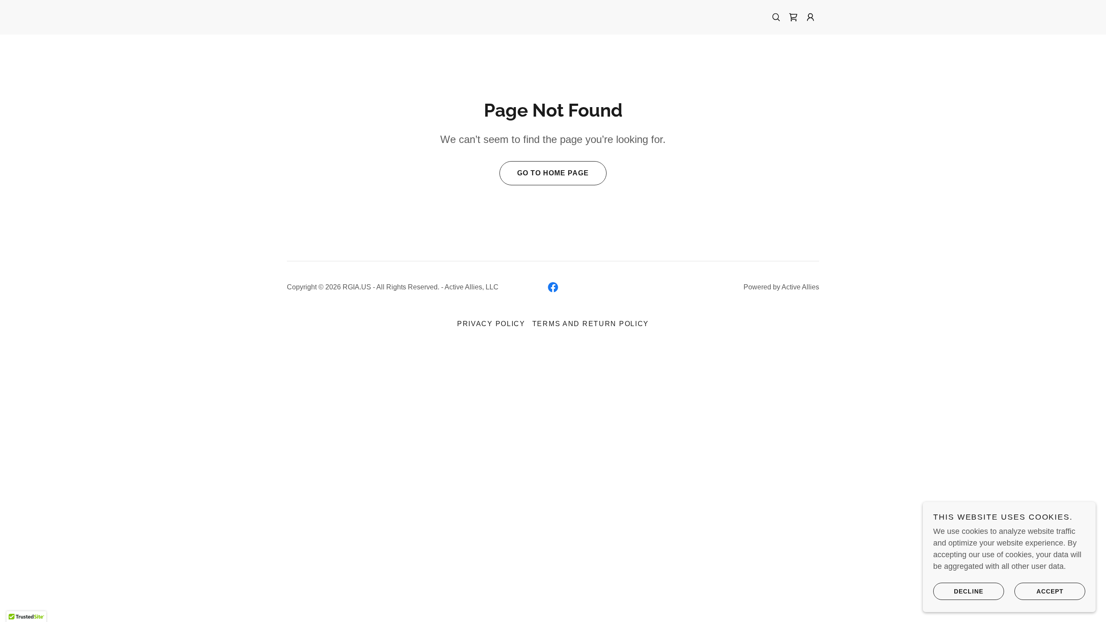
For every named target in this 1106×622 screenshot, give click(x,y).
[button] (810, 17)
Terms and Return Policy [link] (590, 323)
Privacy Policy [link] (491, 323)
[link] (793, 17)
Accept (1050, 590)
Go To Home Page (553, 173)
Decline (968, 590)
